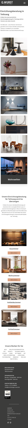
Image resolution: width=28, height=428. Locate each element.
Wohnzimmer (14, 275)
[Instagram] (10, 422)
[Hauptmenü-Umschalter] (25, 3)
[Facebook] (8, 422)
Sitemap (9, 419)
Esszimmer (14, 249)
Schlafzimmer (14, 329)
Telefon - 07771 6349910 (11, 385)
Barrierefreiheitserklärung (13, 414)
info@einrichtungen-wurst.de (12, 387)
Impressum (10, 410)
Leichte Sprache (11, 417)
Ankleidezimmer (14, 302)
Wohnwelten (14, 179)
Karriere (9, 408)
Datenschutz (10, 412)
